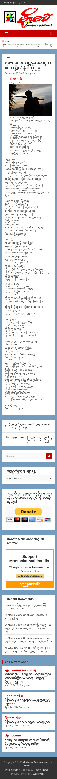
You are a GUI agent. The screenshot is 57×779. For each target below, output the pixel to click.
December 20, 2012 (14, 73)
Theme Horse (41, 769)
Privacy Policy (12, 769)
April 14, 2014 (11, 707)
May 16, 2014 (11, 685)
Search (49, 456)
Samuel (9, 605)
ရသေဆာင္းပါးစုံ (29, 670)
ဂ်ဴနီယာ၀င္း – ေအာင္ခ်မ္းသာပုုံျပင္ (27, 721)
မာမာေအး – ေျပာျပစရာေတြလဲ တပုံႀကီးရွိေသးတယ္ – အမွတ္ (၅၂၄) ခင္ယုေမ (28, 677)
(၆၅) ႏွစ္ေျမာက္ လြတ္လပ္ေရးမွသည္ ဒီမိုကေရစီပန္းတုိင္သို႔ (27, 439)
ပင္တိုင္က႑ (8, 670)
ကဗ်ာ (7, 57)
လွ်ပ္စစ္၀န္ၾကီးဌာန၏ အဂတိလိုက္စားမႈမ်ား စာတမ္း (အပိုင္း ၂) (29, 426)
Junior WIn (10, 696)
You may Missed (16, 662)
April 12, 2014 (11, 725)
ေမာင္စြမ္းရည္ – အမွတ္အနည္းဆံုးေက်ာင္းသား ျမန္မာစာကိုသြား (28, 628)
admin (23, 747)
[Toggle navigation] (6, 33)
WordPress (38, 773)
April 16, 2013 (11, 747)
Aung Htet (31, 73)
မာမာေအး (16, 670)
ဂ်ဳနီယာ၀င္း (9, 718)
